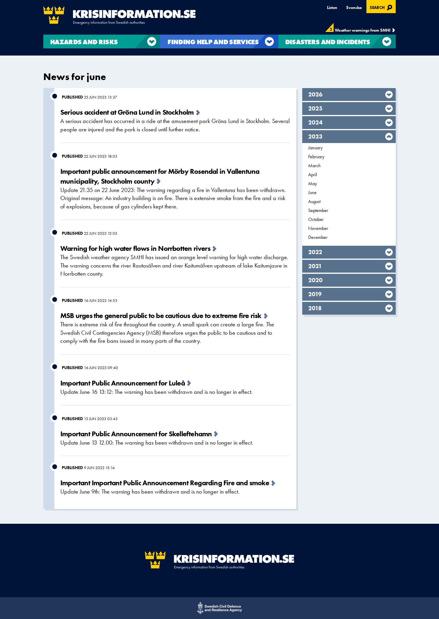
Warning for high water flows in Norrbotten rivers (135, 248)
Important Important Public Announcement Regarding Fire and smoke (164, 482)
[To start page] (119, 16)
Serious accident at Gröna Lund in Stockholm (127, 112)
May (312, 183)
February (316, 156)
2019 (315, 294)
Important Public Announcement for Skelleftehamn (136, 433)
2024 (315, 122)
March (314, 165)
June (312, 192)
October (316, 219)
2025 (315, 108)
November (318, 228)
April (312, 174)
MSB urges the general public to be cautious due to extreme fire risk (161, 315)
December (318, 237)
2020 (315, 280)
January (315, 148)
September (318, 210)
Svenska (354, 7)
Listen (332, 7)
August (314, 201)
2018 (315, 308)
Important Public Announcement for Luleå (122, 383)
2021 (315, 266)
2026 (315, 94)
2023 (315, 136)
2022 (315, 252)
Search (382, 7)
